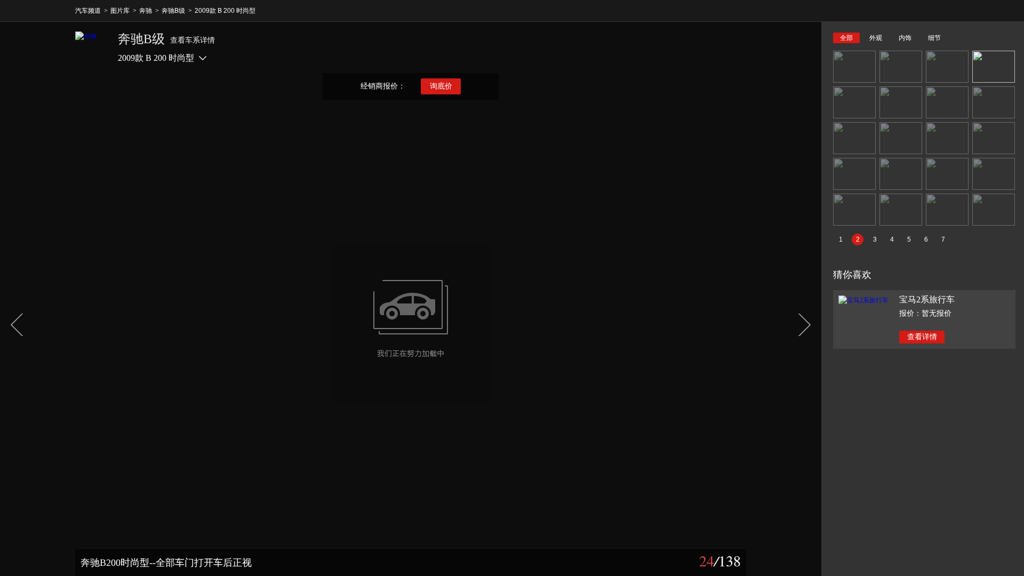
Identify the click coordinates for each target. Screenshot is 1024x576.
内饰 (905, 38)
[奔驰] (91, 47)
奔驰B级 (173, 10)
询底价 (441, 86)
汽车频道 (88, 10)
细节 (934, 38)
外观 (875, 38)
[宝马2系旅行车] (863, 300)
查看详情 (922, 337)
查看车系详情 (192, 40)
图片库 (120, 10)
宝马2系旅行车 (927, 299)
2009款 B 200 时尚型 (225, 10)
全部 (846, 38)
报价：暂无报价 (925, 313)
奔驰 (145, 10)
